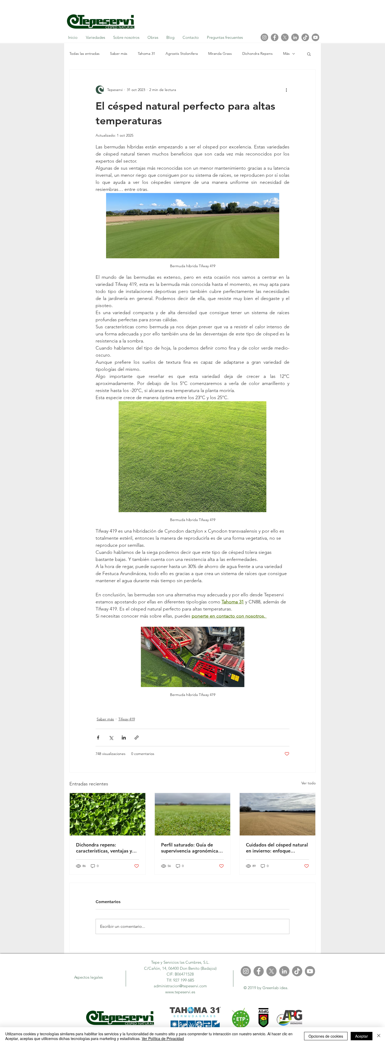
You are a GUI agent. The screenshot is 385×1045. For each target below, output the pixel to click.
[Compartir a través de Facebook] (98, 737)
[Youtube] (315, 37)
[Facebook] (274, 37)
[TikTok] (305, 37)
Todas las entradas (84, 53)
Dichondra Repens (257, 53)
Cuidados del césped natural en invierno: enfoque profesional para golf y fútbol (277, 848)
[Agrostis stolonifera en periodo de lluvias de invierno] (192, 814)
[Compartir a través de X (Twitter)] (110, 737)
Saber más (118, 53)
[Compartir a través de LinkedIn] (123, 737)
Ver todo (308, 783)
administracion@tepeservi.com (180, 985)
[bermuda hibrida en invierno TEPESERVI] (277, 814)
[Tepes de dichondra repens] (107, 814)
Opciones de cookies (326, 1036)
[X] (285, 37)
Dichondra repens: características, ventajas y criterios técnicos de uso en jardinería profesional (106, 848)
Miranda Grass (220, 53)
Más (286, 53)
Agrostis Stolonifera (182, 53)
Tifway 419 (126, 719)
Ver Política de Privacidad (163, 1038)
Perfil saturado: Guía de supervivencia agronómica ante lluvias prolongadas (189, 848)
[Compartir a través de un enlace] (136, 737)
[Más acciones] (286, 90)
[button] (308, 54)
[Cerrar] (379, 1036)
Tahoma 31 (146, 53)
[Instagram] (264, 37)
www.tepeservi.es (180, 991)
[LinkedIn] (295, 37)
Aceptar (361, 1036)
